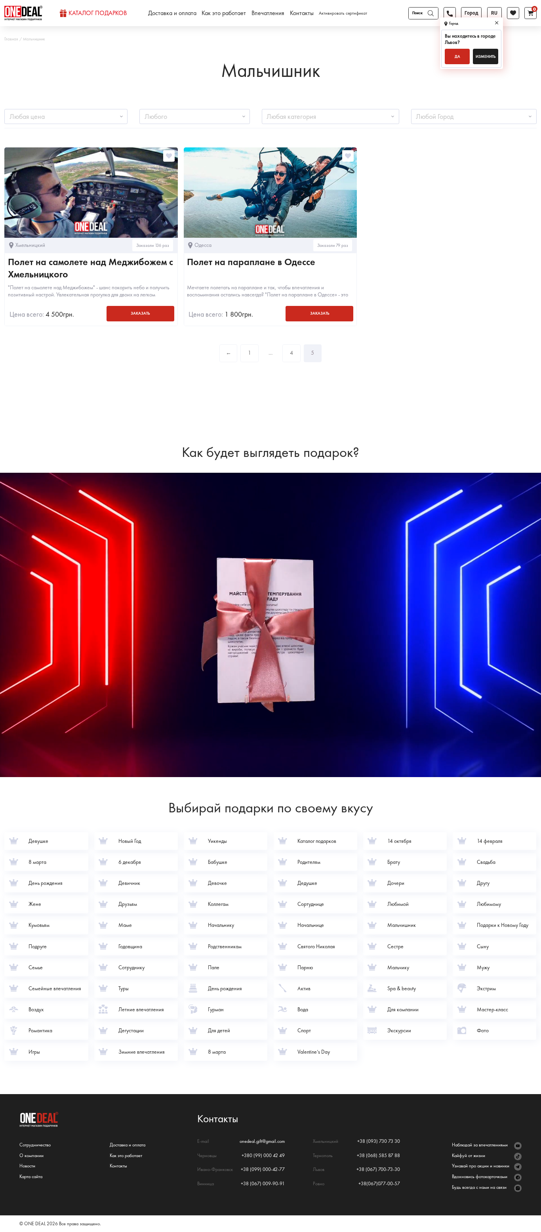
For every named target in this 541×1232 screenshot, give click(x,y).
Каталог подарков (98, 13)
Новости (27, 1166)
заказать (140, 313)
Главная (11, 39)
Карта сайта (30, 1177)
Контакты (302, 13)
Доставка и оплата (172, 13)
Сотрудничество (35, 1145)
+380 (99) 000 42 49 (263, 1156)
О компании (31, 1156)
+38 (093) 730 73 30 (378, 1141)
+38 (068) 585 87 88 (378, 1156)
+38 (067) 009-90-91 (263, 1184)
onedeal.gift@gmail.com (262, 1141)
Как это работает (224, 13)
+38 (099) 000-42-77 (263, 1170)
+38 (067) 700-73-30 (378, 1170)
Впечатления (267, 13)
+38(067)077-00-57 (379, 1184)
